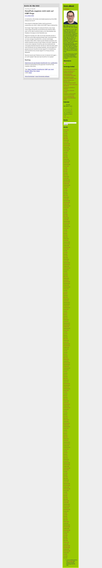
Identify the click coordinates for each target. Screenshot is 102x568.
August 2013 (66, 390)
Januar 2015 (66, 361)
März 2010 (66, 457)
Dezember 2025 (67, 143)
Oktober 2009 (66, 466)
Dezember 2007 (67, 504)
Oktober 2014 (66, 366)
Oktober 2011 (66, 424)
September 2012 (67, 407)
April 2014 (66, 376)
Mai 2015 (65, 354)
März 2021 (66, 236)
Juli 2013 (65, 392)
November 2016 (67, 324)
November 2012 (67, 404)
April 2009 (66, 476)
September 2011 (67, 426)
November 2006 (67, 526)
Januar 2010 (66, 461)
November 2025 (67, 145)
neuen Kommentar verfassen (42, 76)
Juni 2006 (66, 535)
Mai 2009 (65, 475)
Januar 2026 (66, 142)
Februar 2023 (66, 197)
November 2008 (67, 485)
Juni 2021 (66, 231)
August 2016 (66, 330)
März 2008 (66, 499)
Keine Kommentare (29, 76)
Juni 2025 (66, 152)
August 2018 (66, 288)
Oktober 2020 (66, 245)
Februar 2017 (66, 319)
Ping (34, 71)
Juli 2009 (65, 471)
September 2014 (67, 368)
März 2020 (66, 257)
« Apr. (65, 117)
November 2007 (67, 506)
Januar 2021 (66, 240)
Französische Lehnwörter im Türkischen (69, 88)
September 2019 (67, 268)
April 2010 (66, 456)
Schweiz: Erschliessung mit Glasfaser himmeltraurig (69, 71)
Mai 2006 (65, 537)
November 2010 (67, 443)
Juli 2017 (65, 311)
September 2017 (67, 307)
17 (65, 112)
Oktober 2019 (66, 266)
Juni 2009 (66, 473)
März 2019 (66, 276)
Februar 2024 (66, 176)
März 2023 (66, 195)
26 (68, 114)
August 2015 (66, 349)
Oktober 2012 (66, 405)
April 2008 (66, 497)
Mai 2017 (65, 314)
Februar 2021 (66, 238)
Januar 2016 (66, 342)
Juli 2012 (65, 411)
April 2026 (66, 136)
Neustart (27, 71)
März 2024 (66, 174)
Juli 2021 (65, 230)
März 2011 (66, 437)
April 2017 (66, 316)
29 (71, 114)
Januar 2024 (66, 178)
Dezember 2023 (67, 180)
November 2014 (67, 364)
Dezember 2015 (67, 343)
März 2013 (66, 399)
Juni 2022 (66, 211)
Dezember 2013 (67, 383)
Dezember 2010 (67, 442)
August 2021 (66, 228)
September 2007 (67, 509)
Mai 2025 (65, 154)
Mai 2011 (65, 433)
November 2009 (67, 464)
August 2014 (66, 369)
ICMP (46, 69)
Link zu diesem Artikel (29, 15)
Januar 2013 (66, 402)
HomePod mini (40, 69)
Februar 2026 (66, 140)
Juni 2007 (66, 514)
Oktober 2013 (66, 387)
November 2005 (67, 547)
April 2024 (66, 173)
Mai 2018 (65, 293)
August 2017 (66, 309)
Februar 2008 (66, 500)
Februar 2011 (66, 438)
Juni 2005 (66, 556)
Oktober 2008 (66, 487)
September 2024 (67, 164)
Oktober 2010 (66, 445)
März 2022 (66, 216)
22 (71, 112)
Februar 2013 (66, 400)
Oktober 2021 (66, 224)
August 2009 (66, 469)
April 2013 (66, 397)
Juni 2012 (66, 412)
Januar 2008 (66, 502)
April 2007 (66, 518)
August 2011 (66, 428)
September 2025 (67, 148)
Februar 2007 (66, 521)
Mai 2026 (65, 135)
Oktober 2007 (66, 507)
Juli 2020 (65, 250)
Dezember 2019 (67, 262)
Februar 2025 (66, 159)
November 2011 (67, 423)
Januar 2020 (66, 261)
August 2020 (66, 248)
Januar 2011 (66, 440)
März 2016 (66, 338)
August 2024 (66, 166)
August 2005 (66, 552)
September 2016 (67, 328)
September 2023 (67, 185)
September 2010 (67, 447)
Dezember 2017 (67, 302)
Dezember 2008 (67, 483)
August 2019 (66, 269)
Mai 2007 (65, 516)
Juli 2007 (65, 512)
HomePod (33, 69)
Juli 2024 (65, 167)
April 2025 (66, 155)
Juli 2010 (65, 450)
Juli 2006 (65, 533)
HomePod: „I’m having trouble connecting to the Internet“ (70, 94)
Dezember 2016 (67, 323)
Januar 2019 (66, 280)
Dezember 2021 (67, 221)
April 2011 (66, 435)
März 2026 (66, 138)
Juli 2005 (65, 554)
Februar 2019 (66, 278)
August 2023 (66, 186)
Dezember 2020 (67, 242)
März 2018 (66, 297)
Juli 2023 (65, 188)
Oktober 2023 (66, 183)
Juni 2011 (66, 431)
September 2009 (67, 468)
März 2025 (66, 157)
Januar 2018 (66, 300)
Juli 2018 (65, 290)
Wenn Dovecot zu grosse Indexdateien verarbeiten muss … (70, 77)
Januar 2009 (66, 481)
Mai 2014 (65, 374)
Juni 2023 (66, 190)
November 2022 (67, 202)
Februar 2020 (66, 259)
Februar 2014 (66, 380)
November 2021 (67, 223)
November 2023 (67, 181)
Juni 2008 (66, 493)
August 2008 (66, 490)
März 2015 (66, 357)
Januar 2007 (66, 523)
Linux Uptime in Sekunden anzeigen (69, 91)
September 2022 (67, 205)
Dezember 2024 (67, 161)
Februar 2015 (66, 359)
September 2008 (67, 488)
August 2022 (66, 207)
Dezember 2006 (67, 525)
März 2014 (66, 378)
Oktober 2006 (66, 528)
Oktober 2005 (66, 549)
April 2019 (66, 274)
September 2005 (67, 550)
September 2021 (67, 226)
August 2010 (66, 449)
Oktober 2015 (66, 347)
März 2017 (66, 318)
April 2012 (66, 416)
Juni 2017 (66, 312)
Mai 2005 (65, 557)
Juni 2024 (66, 169)
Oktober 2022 (66, 204)
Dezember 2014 (67, 362)
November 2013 (67, 385)
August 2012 (66, 409)
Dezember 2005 (67, 545)
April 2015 (66, 355)
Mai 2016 (65, 335)
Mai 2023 (65, 192)
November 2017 (67, 304)
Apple (29, 69)
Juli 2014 (65, 371)
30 (64, 115)
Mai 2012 (65, 414)
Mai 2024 (65, 171)
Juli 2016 (65, 331)
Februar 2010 (66, 459)
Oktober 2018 (66, 285)
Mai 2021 (65, 233)
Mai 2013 (65, 395)
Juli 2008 (65, 492)
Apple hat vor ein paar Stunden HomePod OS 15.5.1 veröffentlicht (41, 63)
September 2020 (67, 247)
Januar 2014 (66, 381)
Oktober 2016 (66, 326)
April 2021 (66, 235)
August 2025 (66, 150)
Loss (49, 69)
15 (71, 111)
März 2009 (66, 478)
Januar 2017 (66, 321)
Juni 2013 (66, 393)
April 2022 (66, 214)
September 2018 (67, 286)
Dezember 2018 (67, 281)
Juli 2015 (65, 350)
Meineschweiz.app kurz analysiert (70, 69)
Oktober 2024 (66, 162)
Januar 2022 (66, 219)
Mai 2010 (65, 454)
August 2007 (66, 511)
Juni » (68, 117)
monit (52, 69)
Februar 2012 (66, 419)
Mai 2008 (65, 495)
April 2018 (66, 295)
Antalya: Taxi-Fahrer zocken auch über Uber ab (70, 85)
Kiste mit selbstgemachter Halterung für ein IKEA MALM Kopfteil (70, 98)
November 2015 (67, 345)
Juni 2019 (66, 273)
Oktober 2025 (66, 147)
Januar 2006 (66, 544)
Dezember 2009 (67, 462)
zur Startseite (66, 9)
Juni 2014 (66, 373)
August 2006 (66, 531)
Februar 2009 (66, 480)
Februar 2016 (66, 340)
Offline (31, 71)
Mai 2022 (65, 212)
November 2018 (67, 283)
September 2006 (67, 530)
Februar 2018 (66, 299)
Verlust (38, 71)
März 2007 (66, 519)
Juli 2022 (65, 209)
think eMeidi (70, 561)
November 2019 (67, 264)
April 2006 (66, 538)
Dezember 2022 (67, 200)
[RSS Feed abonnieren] (65, 63)
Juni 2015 (66, 352)
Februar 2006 (66, 542)
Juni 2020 (66, 252)
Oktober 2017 (66, 305)
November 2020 (67, 243)
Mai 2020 (65, 254)
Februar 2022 (66, 217)
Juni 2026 (66, 133)
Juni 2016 (66, 333)
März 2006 (66, 540)
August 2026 (66, 129)
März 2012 (66, 418)
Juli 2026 (65, 131)
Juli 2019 (65, 271)
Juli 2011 (65, 430)
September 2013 (67, 388)
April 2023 (66, 193)
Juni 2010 (66, 452)
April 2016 (66, 336)
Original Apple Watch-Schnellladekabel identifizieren (70, 74)
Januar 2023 (66, 198)
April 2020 (66, 255)
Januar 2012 (66, 421)
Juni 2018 (66, 292)
